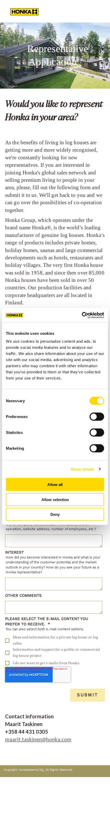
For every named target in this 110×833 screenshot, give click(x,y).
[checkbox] (53, 650)
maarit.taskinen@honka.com (38, 739)
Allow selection (55, 499)
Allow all (55, 484)
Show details (82, 469)
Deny (55, 514)
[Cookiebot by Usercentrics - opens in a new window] (81, 315)
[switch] (97, 417)
